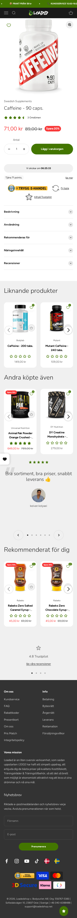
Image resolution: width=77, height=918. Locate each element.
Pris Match (10, 733)
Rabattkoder (11, 712)
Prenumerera (38, 846)
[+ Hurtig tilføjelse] (31, 327)
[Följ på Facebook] (6, 861)
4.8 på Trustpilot (43, 197)
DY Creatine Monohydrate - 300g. (56, 436)
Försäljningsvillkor (53, 733)
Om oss (8, 726)
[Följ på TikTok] (36, 861)
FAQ (6, 706)
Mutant (56, 340)
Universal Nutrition (20, 428)
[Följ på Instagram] (16, 861)
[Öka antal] (24, 149)
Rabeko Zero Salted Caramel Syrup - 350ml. (20, 610)
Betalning (48, 699)
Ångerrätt (48, 712)
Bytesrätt (48, 706)
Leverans (48, 719)
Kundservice (12, 699)
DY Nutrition (57, 427)
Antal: (16, 140)
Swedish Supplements (18, 101)
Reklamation (50, 726)
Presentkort (11, 719)
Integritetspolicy (14, 740)
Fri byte (65, 188)
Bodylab (20, 340)
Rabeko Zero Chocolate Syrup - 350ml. (56, 610)
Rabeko (20, 600)
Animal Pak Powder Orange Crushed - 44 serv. (20, 437)
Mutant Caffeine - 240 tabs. (56, 348)
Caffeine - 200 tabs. (20, 346)
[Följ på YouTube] (26, 861)
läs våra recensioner (38, 664)
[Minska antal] (9, 149)
